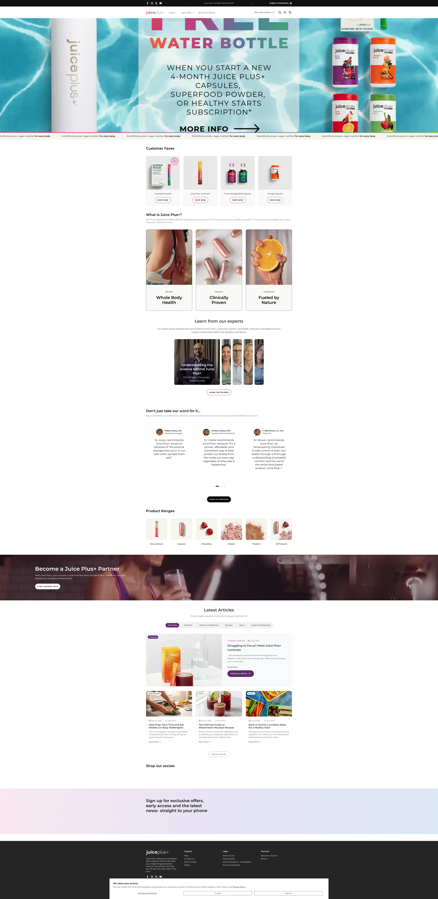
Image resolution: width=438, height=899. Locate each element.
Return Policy (190, 862)
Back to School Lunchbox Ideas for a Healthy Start (267, 726)
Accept (218, 893)
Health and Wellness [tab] (208, 625)
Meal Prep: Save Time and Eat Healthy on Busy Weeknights (166, 726)
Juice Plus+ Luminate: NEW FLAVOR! (219, 3)
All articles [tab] (172, 625)
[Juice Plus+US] (155, 13)
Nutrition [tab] (188, 625)
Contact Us (189, 859)
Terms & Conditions (231, 865)
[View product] (284, 12)
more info (219, 111)
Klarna (187, 865)
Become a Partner (269, 856)
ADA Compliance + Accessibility (237, 862)
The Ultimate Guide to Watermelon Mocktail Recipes (216, 726)
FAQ (186, 856)
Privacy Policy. (239, 887)
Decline (288, 893)
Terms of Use (228, 856)
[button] (264, 12)
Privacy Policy (229, 859)
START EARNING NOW (47, 586)
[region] (219, 453)
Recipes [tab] (228, 625)
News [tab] (241, 625)
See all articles (219, 754)
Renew (264, 859)
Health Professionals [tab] (260, 625)
